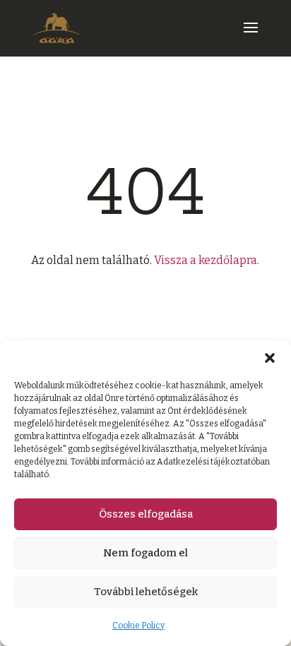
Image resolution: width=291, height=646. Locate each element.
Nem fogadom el (145, 552)
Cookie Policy (138, 625)
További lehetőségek (146, 591)
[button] (270, 358)
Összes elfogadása (146, 514)
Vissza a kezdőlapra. (206, 260)
